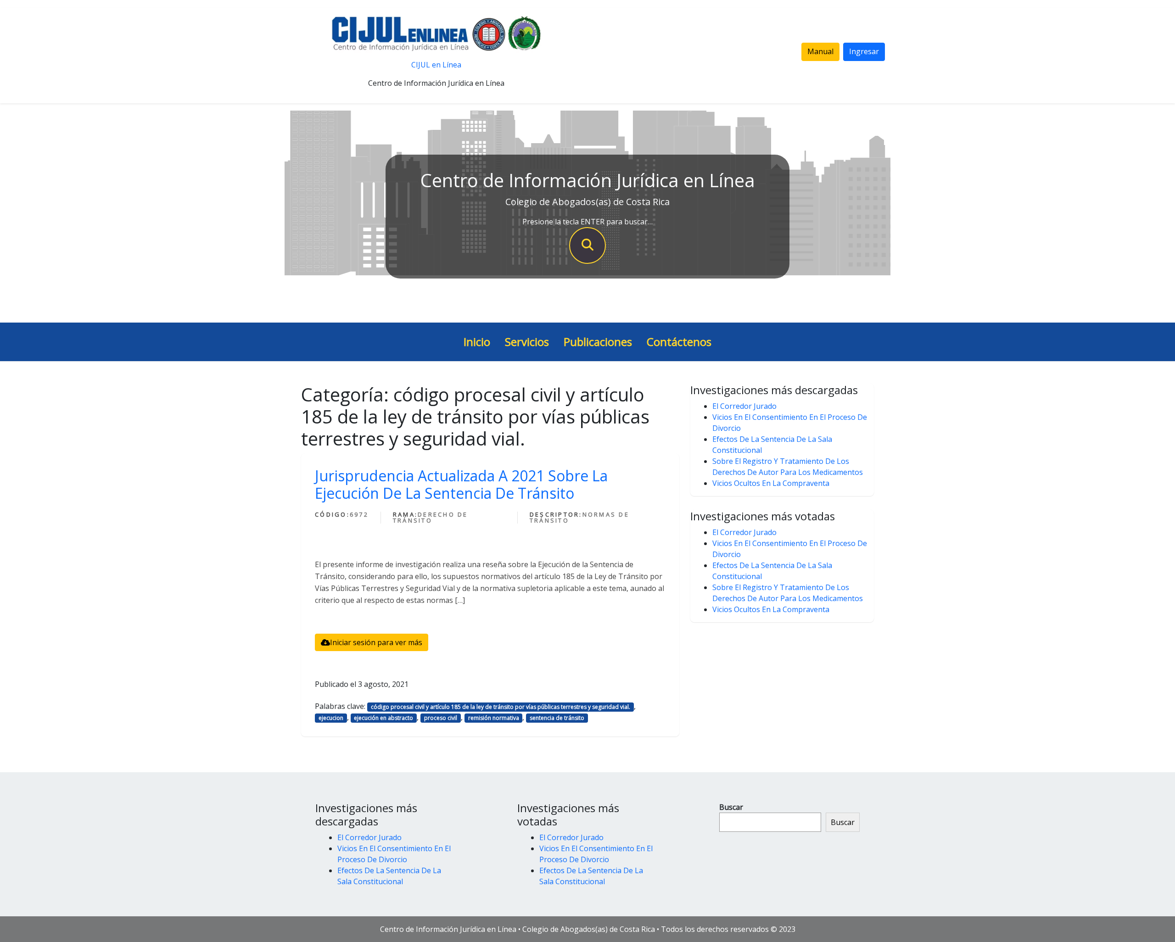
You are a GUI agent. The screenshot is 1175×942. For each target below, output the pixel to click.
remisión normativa (493, 718)
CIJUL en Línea (436, 65)
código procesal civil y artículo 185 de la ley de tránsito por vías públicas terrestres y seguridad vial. (500, 707)
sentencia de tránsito (557, 718)
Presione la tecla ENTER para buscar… (587, 222)
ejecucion (331, 718)
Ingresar (864, 51)
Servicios (527, 341)
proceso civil (440, 718)
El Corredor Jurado (744, 406)
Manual (820, 51)
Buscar (731, 807)
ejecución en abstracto (383, 718)
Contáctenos (679, 341)
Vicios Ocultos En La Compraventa (770, 483)
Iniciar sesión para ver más (376, 642)
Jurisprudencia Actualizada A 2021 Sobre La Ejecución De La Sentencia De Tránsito (461, 484)
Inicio (477, 341)
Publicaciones (598, 341)
